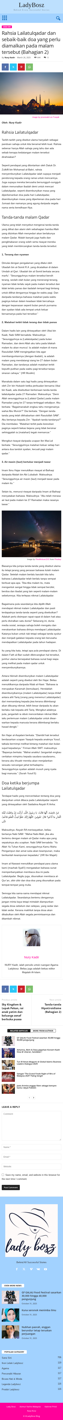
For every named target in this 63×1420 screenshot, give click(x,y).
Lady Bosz (11, 1406)
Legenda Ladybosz (11, 1384)
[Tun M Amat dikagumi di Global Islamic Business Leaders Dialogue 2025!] (8, 1065)
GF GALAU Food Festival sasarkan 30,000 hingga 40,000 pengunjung (38, 1038)
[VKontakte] (39, 1269)
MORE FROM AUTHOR (43, 1030)
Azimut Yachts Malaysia (30, 1406)
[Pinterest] (21, 67)
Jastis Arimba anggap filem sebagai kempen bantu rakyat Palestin (37, 1086)
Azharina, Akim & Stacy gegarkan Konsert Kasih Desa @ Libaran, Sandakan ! (38, 1050)
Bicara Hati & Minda (12, 1379)
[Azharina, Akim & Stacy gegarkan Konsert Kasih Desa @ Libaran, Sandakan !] (8, 1053)
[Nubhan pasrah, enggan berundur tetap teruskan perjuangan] (10, 1332)
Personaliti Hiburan (11, 1373)
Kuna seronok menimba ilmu (39, 1310)
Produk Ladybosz (10, 1389)
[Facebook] (5, 67)
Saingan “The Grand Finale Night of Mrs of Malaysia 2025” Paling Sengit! (36, 1074)
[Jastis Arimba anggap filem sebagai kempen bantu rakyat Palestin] (8, 1089)
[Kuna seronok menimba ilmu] (10, 1315)
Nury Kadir (10, 57)
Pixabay (57, 559)
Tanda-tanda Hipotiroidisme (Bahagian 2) (51, 1008)
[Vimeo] (32, 1269)
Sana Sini (7, 27)
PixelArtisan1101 (43, 559)
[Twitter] (13, 67)
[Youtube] (46, 1269)
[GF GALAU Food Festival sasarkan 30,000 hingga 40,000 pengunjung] (8, 1041)
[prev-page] (29, 1098)
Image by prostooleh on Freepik (45, 117)
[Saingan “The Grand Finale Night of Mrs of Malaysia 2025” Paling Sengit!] (8, 1077)
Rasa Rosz (31, 1410)
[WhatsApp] (29, 67)
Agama (5, 1368)
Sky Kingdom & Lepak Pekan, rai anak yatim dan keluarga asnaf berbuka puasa (12, 1012)
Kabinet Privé (51, 1406)
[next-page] (33, 1098)
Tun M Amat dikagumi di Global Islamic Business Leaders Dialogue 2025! (39, 1062)
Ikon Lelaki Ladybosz (12, 1363)
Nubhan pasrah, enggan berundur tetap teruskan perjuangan (37, 1330)
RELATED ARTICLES (19, 1030)
